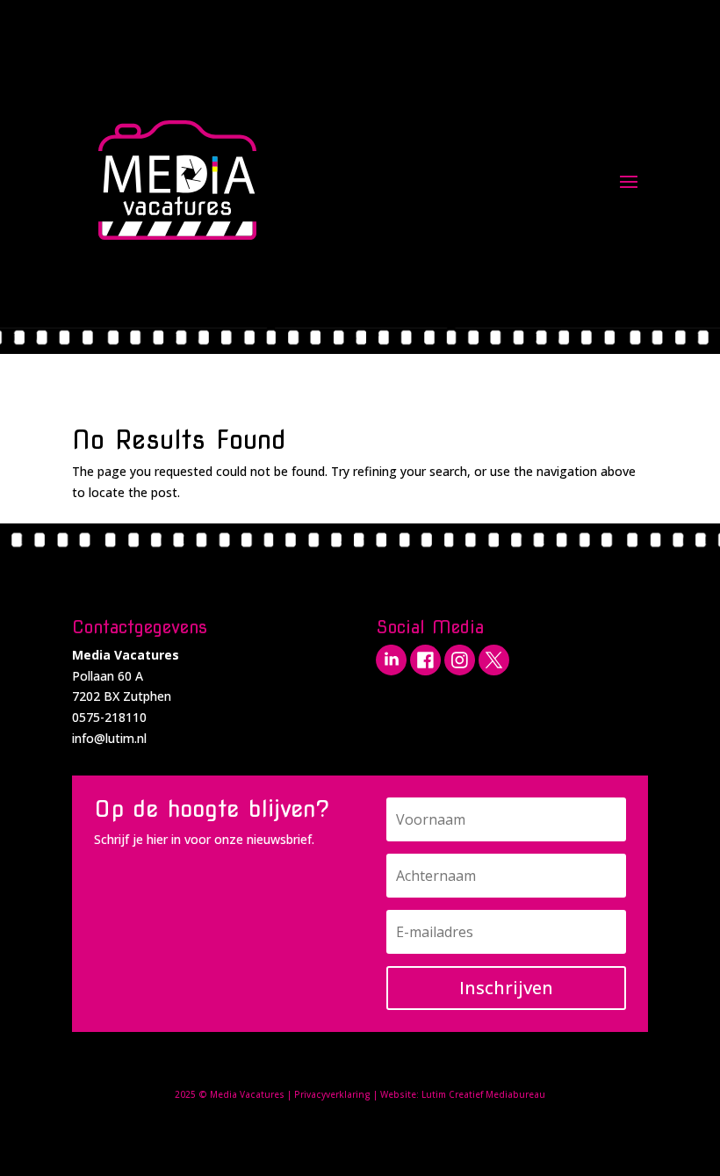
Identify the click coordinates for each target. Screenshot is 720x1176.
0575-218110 (109, 717)
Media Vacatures (247, 1094)
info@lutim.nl (109, 738)
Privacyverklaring (332, 1094)
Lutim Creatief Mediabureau (483, 1094)
